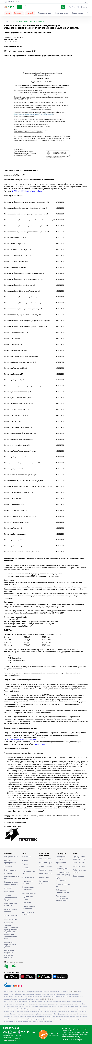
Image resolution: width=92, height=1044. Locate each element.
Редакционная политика (27, 882)
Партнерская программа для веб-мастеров (62, 898)
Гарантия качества (29, 893)
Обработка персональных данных (10, 944)
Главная (6, 21)
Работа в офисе (79, 866)
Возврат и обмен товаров (10, 911)
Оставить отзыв (28, 877)
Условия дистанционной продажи (10, 898)
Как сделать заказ (11, 857)
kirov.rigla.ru (73, 991)
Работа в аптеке (79, 863)
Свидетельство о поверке (28, 898)
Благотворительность (28, 873)
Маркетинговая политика (10, 905)
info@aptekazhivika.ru (33, 191)
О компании (26, 857)
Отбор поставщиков (61, 879)
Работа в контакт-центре (80, 871)
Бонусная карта (82, 2)
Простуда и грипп (61, 13)
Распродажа (18, 13)
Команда (25, 864)
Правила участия (45, 866)
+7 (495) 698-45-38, (14, 740)
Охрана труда (78, 876)
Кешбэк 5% (30, 13)
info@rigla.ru (78, 1040)
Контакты (25, 868)
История (25, 860)
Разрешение (9, 892)
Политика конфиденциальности (11, 876)
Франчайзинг (61, 863)
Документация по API (63, 885)
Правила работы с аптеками (29, 914)
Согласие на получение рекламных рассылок (9, 954)
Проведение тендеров (61, 858)
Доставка (8, 866)
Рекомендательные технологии (29, 908)
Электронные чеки (44, 882)
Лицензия (8, 888)
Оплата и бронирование (10, 862)
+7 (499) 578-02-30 (29, 740)
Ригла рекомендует (44, 13)
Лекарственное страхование (28, 888)
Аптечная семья (45, 859)
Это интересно (10, 870)
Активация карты (45, 863)
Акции (8, 13)
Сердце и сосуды (77, 13)
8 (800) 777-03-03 (47, 999)
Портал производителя (62, 868)
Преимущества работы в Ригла (79, 858)
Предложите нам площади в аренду (63, 874)
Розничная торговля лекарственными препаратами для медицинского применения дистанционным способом (11, 931)
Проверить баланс (46, 870)
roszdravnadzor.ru (40, 744)
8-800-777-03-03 (11, 1028)
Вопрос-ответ (44, 877)
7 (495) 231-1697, (18, 191)
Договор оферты (11, 915)
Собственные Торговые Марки (62, 891)
